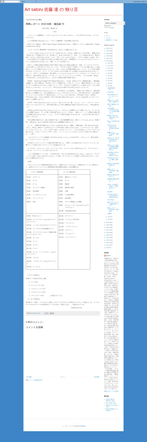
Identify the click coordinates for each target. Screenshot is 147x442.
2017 (107, 230)
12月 (109, 63)
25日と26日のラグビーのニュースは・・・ (112, 96)
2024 (107, 53)
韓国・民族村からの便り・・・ (113, 105)
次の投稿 (29, 377)
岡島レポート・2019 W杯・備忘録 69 (113, 134)
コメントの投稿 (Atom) (35, 380)
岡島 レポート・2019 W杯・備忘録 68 (113, 170)
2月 (109, 216)
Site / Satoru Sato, (111, 403)
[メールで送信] (45, 313)
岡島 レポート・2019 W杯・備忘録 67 (113, 209)
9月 (109, 70)
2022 (107, 58)
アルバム (108, 38)
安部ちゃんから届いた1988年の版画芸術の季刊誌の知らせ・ (113, 147)
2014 (107, 237)
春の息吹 (110, 192)
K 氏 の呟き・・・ (112, 200)
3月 (109, 86)
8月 (109, 73)
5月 (109, 81)
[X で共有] (49, 313)
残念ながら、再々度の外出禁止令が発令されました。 (113, 140)
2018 (107, 227)
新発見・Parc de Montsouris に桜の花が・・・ (112, 117)
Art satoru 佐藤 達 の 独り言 (51, 9)
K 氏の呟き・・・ (112, 92)
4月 (109, 83)
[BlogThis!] (47, 313)
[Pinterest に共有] (53, 313)
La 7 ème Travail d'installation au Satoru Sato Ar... (112, 195)
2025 (107, 51)
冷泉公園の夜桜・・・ (111, 88)
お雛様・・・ (111, 213)
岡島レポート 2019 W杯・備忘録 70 (112, 100)
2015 (107, 235)
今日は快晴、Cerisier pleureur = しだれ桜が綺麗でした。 (113, 111)
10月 (109, 68)
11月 (109, 65)
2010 (107, 247)
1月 (109, 219)
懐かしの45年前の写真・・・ (113, 121)
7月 (109, 75)
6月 (109, 78)
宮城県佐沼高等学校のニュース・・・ (113, 180)
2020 (107, 222)
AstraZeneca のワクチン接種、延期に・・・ (113, 159)
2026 (107, 48)
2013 (107, 240)
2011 (107, 245)
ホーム (63, 377)
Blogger (83, 426)
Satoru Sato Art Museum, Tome (110, 399)
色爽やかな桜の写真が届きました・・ (113, 165)
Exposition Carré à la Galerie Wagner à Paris (112, 154)
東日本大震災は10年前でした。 (113, 175)
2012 (107, 242)
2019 (107, 225)
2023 (107, 56)
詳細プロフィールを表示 (111, 391)
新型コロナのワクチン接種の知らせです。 (113, 204)
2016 (107, 232)
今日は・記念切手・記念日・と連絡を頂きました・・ (113, 187)
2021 (107, 61)
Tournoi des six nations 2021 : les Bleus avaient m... (113, 127)
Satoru (108, 255)
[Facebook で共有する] (51, 313)
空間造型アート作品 (111, 40)
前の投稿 (96, 377)
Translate (111, 27)
